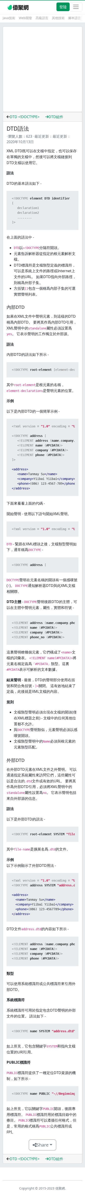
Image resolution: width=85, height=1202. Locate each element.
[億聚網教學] (18, 6)
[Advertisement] (42, 69)
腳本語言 (74, 18)
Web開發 (25, 18)
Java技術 (9, 18)
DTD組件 (56, 116)
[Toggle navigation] (76, 6)
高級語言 (42, 18)
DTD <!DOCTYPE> (24, 116)
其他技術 (58, 18)
